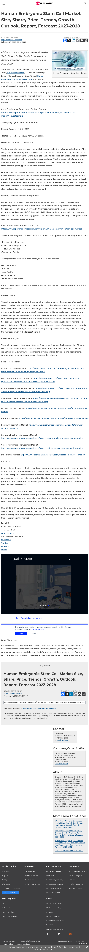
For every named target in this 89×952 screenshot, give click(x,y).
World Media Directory (77, 871)
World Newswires (31, 876)
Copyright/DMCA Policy (30, 941)
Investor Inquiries (53, 916)
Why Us (5, 876)
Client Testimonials (9, 916)
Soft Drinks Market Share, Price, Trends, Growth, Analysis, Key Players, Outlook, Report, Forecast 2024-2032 (69, 834)
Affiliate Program (75, 876)
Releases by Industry (54, 880)
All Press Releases (53, 871)
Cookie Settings (23, 944)
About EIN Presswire (54, 904)
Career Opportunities (55, 920)
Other (4, 550)
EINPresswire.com (15, 73)
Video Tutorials (8, 912)
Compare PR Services (11, 888)
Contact (49, 925)
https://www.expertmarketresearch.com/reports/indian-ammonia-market (53, 418)
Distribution (6, 884)
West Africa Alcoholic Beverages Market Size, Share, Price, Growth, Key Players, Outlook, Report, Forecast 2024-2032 (69, 824)
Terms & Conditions (9, 941)
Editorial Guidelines (9, 908)
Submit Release (10, 892)
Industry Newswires (32, 884)
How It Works (7, 871)
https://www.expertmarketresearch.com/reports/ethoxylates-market (53, 455)
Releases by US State (55, 888)
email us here (7, 533)
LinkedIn (5, 546)
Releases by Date (53, 892)
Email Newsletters (75, 884)
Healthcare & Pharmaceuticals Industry (39, 708)
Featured (50, 876)
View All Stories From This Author (69, 851)
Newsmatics (72, 941)
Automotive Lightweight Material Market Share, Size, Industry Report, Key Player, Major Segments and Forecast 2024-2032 (70, 844)
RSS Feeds (72, 880)
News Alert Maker (75, 888)
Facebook (6, 540)
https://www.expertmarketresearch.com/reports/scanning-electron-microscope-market (42, 438)
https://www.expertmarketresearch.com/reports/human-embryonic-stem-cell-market (41, 229)
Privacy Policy (7, 944)
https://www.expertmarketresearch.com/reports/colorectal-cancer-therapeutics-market (42, 448)
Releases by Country (54, 884)
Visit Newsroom (61, 764)
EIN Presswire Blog (53, 908)
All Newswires (29, 871)
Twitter (4, 543)
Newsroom (50, 912)
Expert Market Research (11, 40)
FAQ (3, 904)
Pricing (4, 880)
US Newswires (29, 880)
